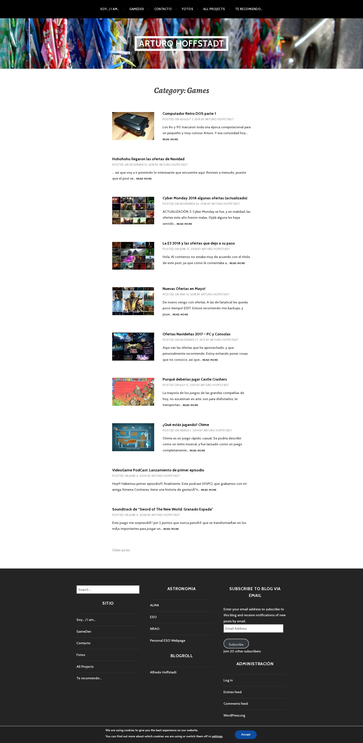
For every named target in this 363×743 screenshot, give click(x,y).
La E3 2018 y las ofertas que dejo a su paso (199, 243)
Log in (228, 680)
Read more (170, 139)
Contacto (163, 9)
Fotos (187, 9)
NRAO (154, 629)
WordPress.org (234, 715)
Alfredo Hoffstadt (163, 672)
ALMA (154, 605)
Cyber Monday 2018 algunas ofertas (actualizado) (205, 198)
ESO (153, 617)
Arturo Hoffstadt (181, 43)
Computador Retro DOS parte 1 (189, 113)
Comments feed (236, 704)
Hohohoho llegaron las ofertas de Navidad (148, 159)
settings (217, 737)
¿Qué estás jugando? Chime (186, 424)
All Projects (214, 9)
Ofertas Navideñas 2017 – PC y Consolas (196, 334)
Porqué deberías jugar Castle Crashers (195, 379)
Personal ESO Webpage (167, 641)
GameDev (136, 9)
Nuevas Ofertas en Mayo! (184, 288)
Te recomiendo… (249, 9)
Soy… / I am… (109, 9)
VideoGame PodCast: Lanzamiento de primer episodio (158, 470)
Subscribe (236, 644)
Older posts (121, 550)
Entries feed (233, 692)
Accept (245, 735)
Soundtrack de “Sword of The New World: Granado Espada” (162, 509)
